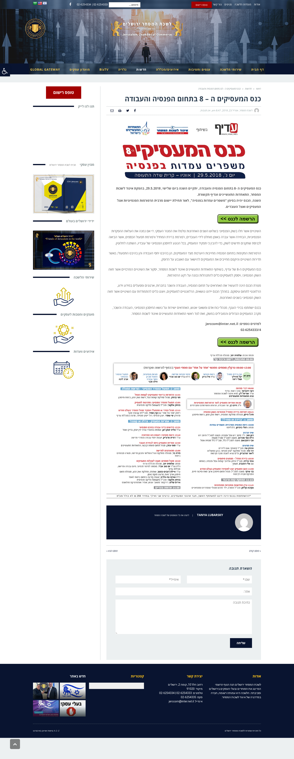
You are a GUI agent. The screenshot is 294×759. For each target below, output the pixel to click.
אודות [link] (257, 4)
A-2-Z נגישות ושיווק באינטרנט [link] (46, 730)
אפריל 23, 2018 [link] (230, 110)
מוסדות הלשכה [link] (243, 4)
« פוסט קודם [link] (255, 551)
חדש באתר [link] (78, 676)
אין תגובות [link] (205, 110)
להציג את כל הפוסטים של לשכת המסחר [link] (171, 515)
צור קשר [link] (217, 4)
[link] (5, 71)
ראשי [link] (258, 88)
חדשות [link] (248, 88)
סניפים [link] (228, 4)
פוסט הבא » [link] (112, 551)
